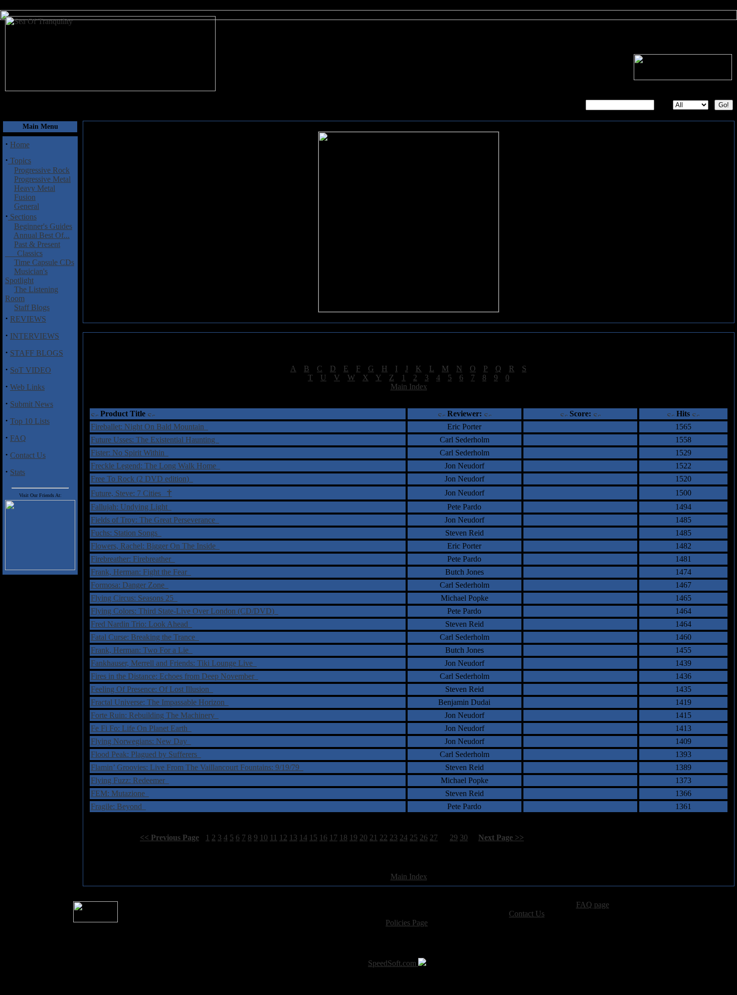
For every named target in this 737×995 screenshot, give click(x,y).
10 (264, 837)
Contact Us (28, 455)
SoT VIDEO (30, 370)
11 (273, 837)
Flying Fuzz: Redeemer (130, 780)
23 (394, 837)
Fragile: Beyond (118, 806)
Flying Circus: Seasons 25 (134, 598)
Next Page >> (501, 837)
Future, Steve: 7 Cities (131, 493)
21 (374, 837)
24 (404, 837)
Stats (17, 472)
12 (283, 837)
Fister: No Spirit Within (129, 452)
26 (424, 837)
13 (293, 837)
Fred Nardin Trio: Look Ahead (141, 624)
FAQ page (592, 904)
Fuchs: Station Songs (126, 533)
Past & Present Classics (32, 249)
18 (343, 837)
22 (384, 837)
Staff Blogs (32, 307)
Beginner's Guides (43, 226)
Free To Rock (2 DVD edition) (142, 478)
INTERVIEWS (34, 336)
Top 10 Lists (30, 421)
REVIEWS (28, 319)
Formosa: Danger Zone (129, 585)
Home (20, 144)
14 (303, 837)
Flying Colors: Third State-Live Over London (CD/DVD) (184, 611)
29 (454, 837)
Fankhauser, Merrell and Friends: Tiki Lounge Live (174, 663)
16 (323, 837)
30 (464, 837)
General (26, 206)
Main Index (409, 386)
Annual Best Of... (42, 235)
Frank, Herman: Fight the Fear (141, 572)
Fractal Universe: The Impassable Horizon (160, 702)
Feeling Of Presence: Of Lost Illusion (152, 689)
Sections (22, 216)
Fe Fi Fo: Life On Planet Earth (141, 728)
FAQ (18, 438)
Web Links (27, 387)
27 (434, 837)
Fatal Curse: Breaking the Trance (145, 637)
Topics (19, 160)
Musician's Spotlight (26, 276)
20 (363, 837)
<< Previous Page (169, 837)
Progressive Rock (42, 170)
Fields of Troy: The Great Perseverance (155, 520)
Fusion (25, 197)
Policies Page (407, 922)
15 (313, 837)
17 (333, 837)
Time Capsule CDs (44, 262)
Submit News (31, 404)
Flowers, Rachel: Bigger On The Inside (155, 546)
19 (353, 837)
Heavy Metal (34, 188)
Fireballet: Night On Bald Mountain (149, 426)
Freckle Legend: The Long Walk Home (155, 465)
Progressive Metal (42, 179)
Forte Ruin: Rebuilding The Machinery (155, 715)
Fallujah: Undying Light (131, 507)
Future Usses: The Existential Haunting (155, 439)
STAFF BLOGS (36, 353)
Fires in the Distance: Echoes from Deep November (174, 676)
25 (414, 837)
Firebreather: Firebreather (133, 559)
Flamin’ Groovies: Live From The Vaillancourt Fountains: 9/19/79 (197, 767)
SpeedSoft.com (393, 963)
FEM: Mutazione (120, 793)
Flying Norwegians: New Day (141, 741)
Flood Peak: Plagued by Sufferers (146, 754)
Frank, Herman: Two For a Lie (142, 650)
